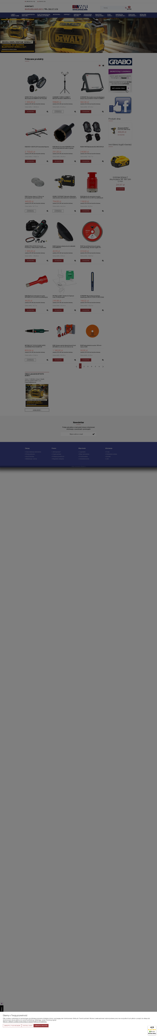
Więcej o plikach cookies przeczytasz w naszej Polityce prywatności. (25, 1022)
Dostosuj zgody (27, 1025)
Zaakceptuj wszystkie (41, 1025)
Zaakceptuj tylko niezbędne (12, 1025)
